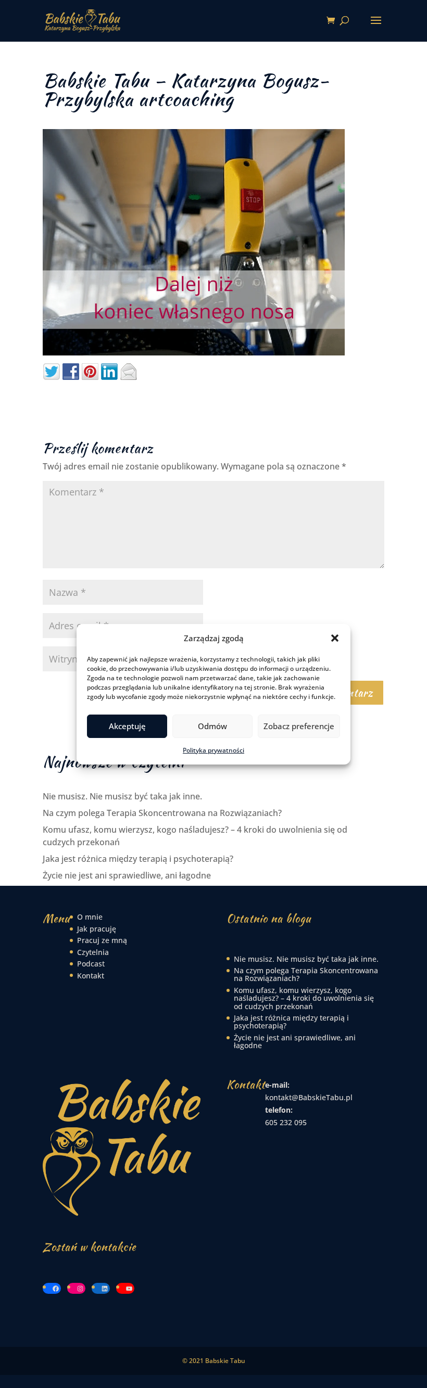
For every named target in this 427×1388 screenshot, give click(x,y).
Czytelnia (93, 952)
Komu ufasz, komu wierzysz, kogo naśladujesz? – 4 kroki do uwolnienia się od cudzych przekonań (304, 998)
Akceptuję (127, 726)
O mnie (90, 917)
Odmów (212, 726)
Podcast (91, 964)
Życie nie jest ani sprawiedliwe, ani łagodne (127, 875)
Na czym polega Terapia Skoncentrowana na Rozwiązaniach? (162, 813)
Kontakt (90, 975)
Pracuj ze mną (102, 940)
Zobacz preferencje (298, 726)
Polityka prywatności (213, 750)
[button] (335, 638)
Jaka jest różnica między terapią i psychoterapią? (138, 858)
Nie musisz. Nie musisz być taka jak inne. (122, 796)
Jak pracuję (96, 929)
